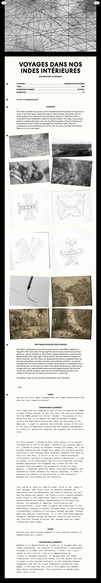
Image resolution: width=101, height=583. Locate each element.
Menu (97, 3)
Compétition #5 (31, 99)
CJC (4, 3)
